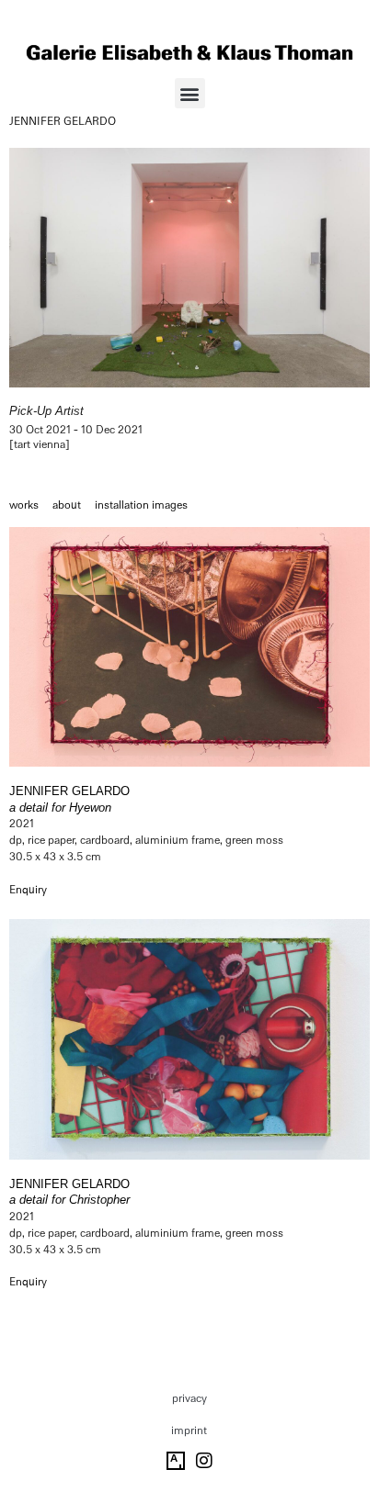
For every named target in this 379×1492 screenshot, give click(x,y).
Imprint (189, 1430)
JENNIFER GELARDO (62, 121)
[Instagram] (204, 1461)
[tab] (24, 506)
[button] (190, 93)
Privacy (189, 1398)
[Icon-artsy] (176, 1461)
